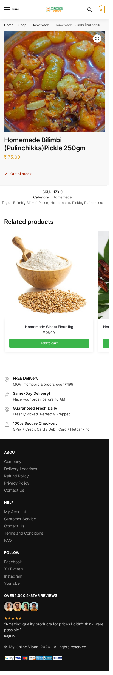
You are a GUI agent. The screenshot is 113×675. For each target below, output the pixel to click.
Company (12, 461)
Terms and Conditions (23, 533)
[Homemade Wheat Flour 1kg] (49, 275)
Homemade (41, 25)
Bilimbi (18, 202)
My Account (15, 511)
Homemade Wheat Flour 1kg (49, 327)
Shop (22, 25)
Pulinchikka (93, 202)
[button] (100, 9)
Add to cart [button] (49, 343)
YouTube (12, 583)
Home (8, 25)
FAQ (8, 540)
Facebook (13, 561)
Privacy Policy (16, 483)
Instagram (13, 576)
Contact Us (14, 490)
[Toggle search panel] (89, 9)
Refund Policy (16, 475)
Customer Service (20, 518)
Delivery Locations (20, 468)
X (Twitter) (13, 569)
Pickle (77, 202)
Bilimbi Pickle (37, 202)
